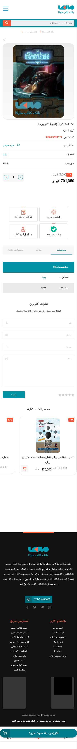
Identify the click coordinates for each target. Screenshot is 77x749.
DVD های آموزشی (19, 651)
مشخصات (61, 250)
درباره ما (57, 651)
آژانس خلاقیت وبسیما (32, 715)
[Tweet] (23, 40)
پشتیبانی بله (54, 234)
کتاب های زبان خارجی (19, 642)
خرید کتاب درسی (19, 628)
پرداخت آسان (19, 670)
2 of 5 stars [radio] (69, 395)
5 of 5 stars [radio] (59, 395)
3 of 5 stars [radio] (66, 395)
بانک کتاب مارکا (48, 32)
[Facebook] (27, 608)
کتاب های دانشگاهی (19, 637)
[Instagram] (49, 608)
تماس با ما (58, 628)
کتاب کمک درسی (19, 632)
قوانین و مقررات (23, 217)
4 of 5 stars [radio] (63, 395)
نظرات (38, 250)
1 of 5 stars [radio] (72, 395)
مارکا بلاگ (57, 646)
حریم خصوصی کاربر (58, 656)
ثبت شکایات (58, 632)
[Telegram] (42, 608)
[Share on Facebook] (10, 40)
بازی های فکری (19, 656)
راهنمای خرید (54, 217)
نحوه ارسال (58, 642)
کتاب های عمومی (30, 32)
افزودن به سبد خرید (43, 733)
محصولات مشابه (15, 250)
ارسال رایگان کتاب (23, 234)
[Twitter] (34, 608)
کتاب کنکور (19, 660)
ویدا (44, 277)
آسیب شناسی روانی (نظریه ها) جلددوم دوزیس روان (48, 460)
